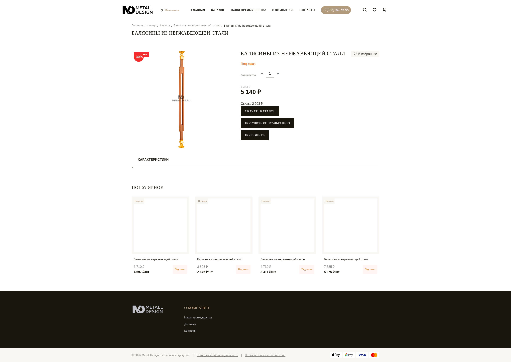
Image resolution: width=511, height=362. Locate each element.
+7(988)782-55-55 (336, 10)
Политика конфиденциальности (217, 355)
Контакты (307, 10)
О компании (282, 10)
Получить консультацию (267, 123)
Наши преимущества (248, 10)
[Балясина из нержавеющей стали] (160, 225)
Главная (198, 10)
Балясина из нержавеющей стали (156, 259)
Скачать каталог (260, 111)
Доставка (190, 324)
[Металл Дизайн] (138, 10)
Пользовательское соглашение (265, 355)
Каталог (218, 10)
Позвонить (254, 135)
